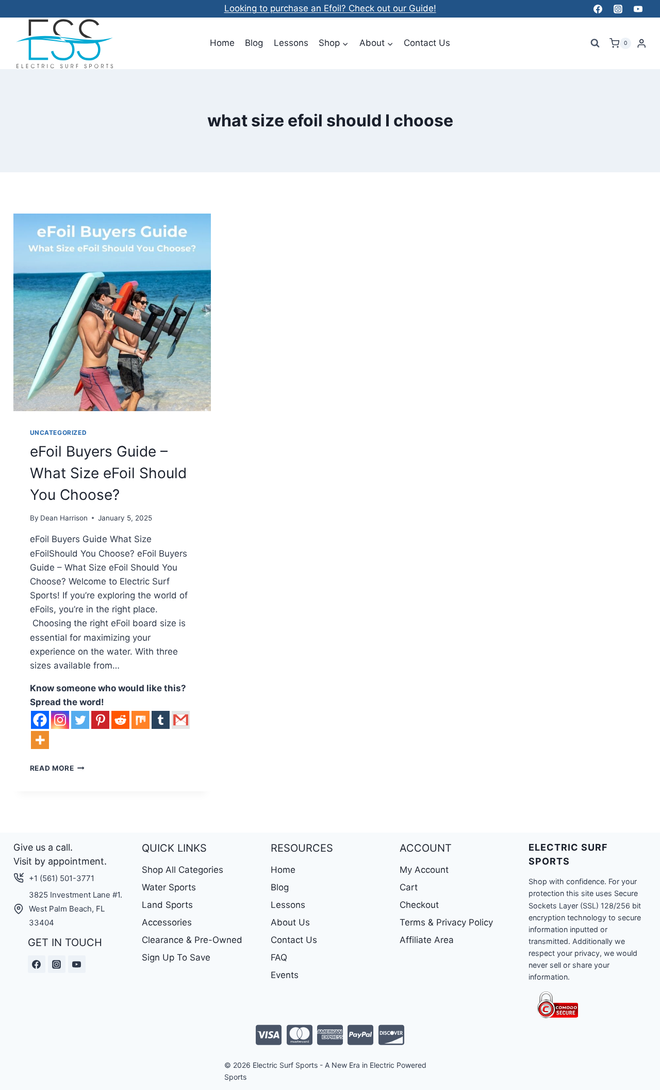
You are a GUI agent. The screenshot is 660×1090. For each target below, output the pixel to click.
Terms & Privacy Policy (446, 922)
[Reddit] (120, 720)
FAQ (279, 957)
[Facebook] (597, 9)
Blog (254, 43)
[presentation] (112, 312)
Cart (409, 887)
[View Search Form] (595, 43)
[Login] (641, 43)
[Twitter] (80, 720)
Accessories (167, 922)
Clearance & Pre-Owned (192, 940)
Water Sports (169, 887)
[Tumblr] (161, 720)
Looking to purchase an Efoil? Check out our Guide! (330, 8)
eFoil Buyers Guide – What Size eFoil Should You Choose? (108, 473)
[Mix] (140, 720)
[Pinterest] (100, 720)
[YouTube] (638, 9)
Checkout (419, 905)
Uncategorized (58, 432)
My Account (424, 870)
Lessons (291, 43)
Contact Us (427, 43)
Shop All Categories (182, 870)
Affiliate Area (427, 940)
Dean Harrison (64, 518)
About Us (290, 922)
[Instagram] (617, 9)
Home (222, 43)
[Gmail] (181, 720)
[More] (40, 740)
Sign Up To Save (176, 957)
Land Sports (167, 905)
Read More (57, 768)
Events (285, 975)
